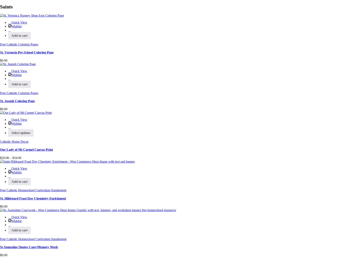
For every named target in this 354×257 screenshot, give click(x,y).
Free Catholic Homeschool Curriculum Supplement (33, 190)
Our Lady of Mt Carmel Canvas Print (26, 149)
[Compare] (9, 30)
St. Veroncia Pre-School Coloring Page (27, 52)
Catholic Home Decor (14, 141)
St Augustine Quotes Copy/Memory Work (29, 247)
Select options (20, 133)
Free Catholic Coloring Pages (19, 44)
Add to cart (19, 35)
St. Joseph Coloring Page (17, 101)
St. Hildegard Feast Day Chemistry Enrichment (33, 198)
